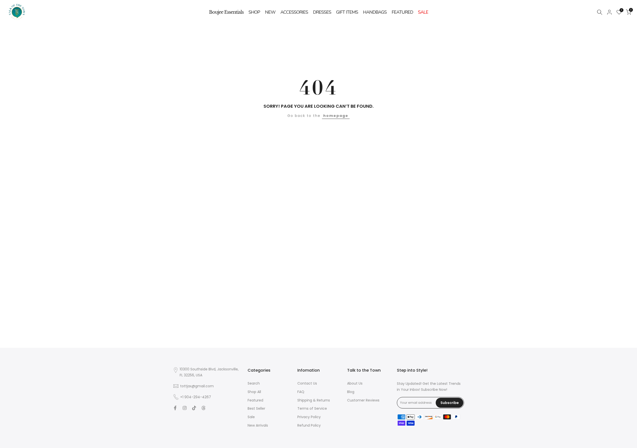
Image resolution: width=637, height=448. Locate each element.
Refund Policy (309, 425)
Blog (350, 391)
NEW (270, 12)
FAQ (300, 391)
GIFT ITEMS (347, 12)
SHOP (254, 12)
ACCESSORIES (294, 12)
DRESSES (322, 12)
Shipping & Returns (313, 400)
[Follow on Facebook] (175, 408)
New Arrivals (258, 425)
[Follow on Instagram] (184, 408)
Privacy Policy (309, 416)
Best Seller (256, 408)
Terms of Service (312, 408)
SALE (423, 12)
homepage (335, 115)
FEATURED (402, 12)
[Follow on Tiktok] (194, 408)
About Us (355, 383)
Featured (255, 400)
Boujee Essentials (226, 12)
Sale (251, 416)
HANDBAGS (375, 12)
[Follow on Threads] (203, 408)
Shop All (254, 391)
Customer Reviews (363, 400)
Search (254, 383)
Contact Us (307, 383)
